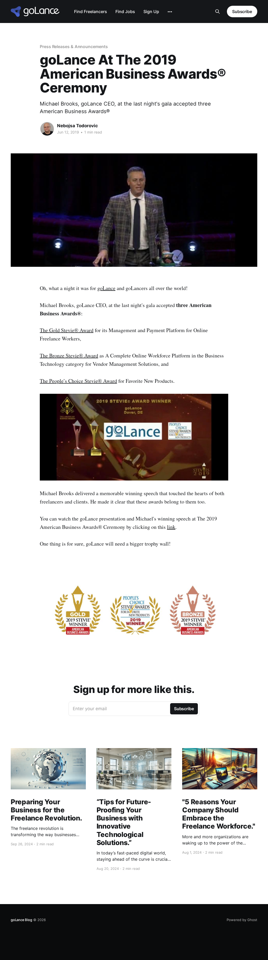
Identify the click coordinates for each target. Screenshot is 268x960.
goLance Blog (21, 920)
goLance (106, 288)
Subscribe (242, 11)
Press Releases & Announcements (74, 46)
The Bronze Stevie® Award (69, 355)
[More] (170, 12)
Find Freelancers (90, 11)
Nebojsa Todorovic (77, 125)
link (171, 526)
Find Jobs (125, 11)
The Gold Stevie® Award (66, 330)
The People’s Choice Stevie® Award (78, 380)
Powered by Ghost (242, 920)
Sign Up (151, 11)
